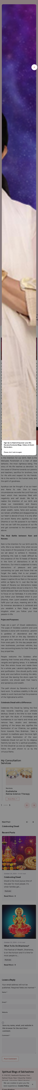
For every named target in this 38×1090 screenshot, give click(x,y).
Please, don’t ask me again (13, 452)
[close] (34, 67)
